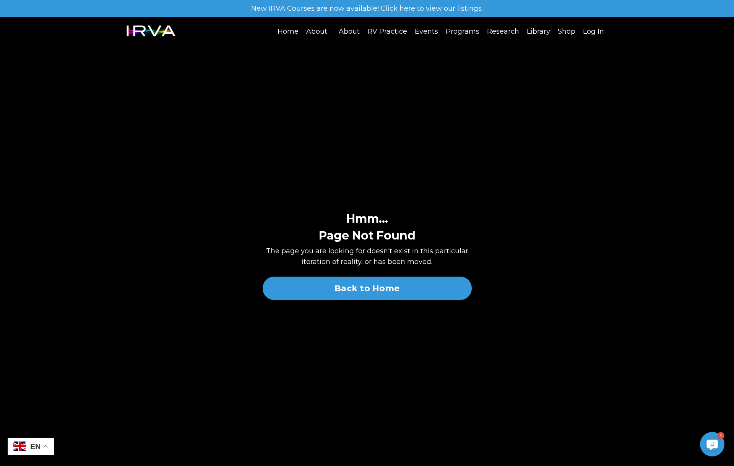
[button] (712, 444)
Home (288, 31)
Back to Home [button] (367, 288)
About (316, 31)
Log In (593, 31)
